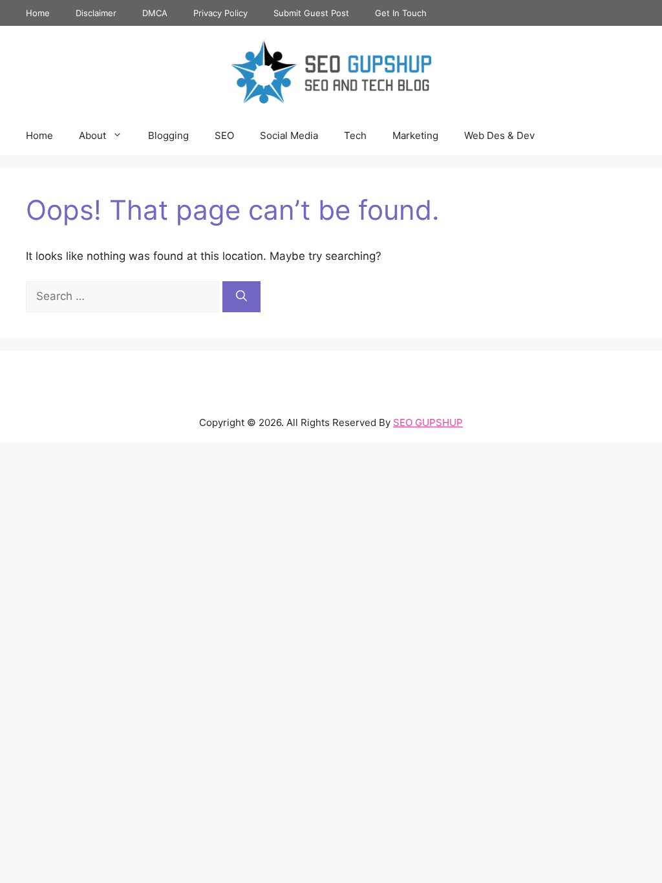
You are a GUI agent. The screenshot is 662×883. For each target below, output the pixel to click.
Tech (355, 135)
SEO (224, 135)
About (92, 135)
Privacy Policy (220, 13)
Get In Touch (401, 13)
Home (38, 13)
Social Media (289, 135)
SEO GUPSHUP (428, 422)
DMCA (154, 13)
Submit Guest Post (311, 13)
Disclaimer (96, 13)
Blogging (168, 135)
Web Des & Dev (499, 135)
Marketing (415, 135)
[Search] (241, 296)
